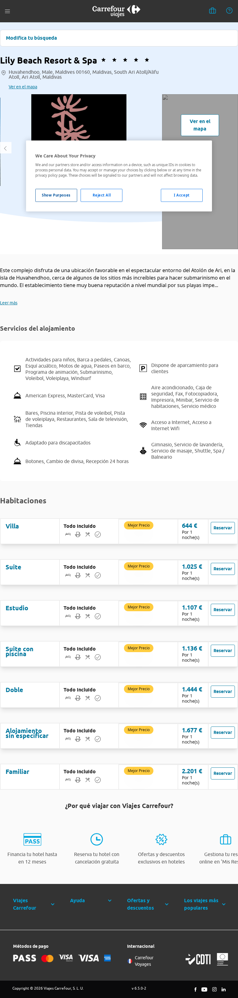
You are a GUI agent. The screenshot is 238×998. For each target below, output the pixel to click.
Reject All (102, 195)
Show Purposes (56, 195)
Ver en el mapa (23, 86)
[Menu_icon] (7, 11)
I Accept (182, 195)
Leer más (8, 302)
